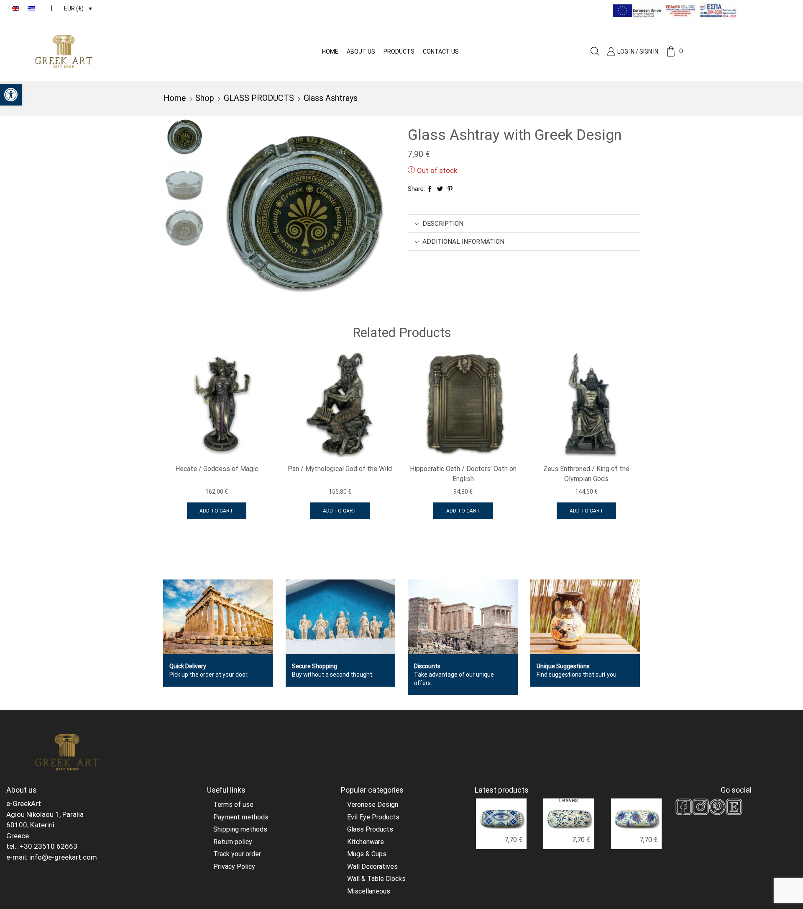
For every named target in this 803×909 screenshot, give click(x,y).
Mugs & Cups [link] (366, 854)
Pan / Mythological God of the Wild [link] (340, 469)
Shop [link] (204, 98)
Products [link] (399, 51)
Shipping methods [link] (240, 829)
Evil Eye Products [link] (373, 817)
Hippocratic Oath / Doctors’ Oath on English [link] (463, 474)
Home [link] (330, 51)
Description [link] (442, 223)
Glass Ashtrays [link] (331, 98)
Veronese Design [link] (372, 805)
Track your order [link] (237, 854)
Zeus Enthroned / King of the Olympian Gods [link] (586, 474)
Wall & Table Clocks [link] (376, 879)
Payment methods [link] (241, 817)
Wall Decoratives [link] (372, 866)
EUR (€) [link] (74, 8)
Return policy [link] (232, 842)
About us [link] (361, 51)
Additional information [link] (463, 241)
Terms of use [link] (233, 805)
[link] (11, 95)
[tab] (524, 223)
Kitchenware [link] (365, 842)
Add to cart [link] (216, 511)
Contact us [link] (441, 51)
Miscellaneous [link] (368, 891)
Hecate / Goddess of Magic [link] (216, 469)
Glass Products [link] (370, 829)
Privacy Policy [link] (234, 866)
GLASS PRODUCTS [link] (259, 98)
